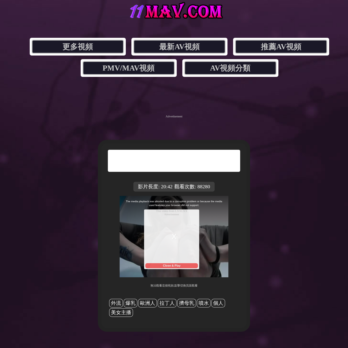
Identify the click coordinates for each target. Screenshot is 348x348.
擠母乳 (186, 303)
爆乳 (130, 303)
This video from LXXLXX (171, 211)
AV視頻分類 (230, 68)
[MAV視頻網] (174, 16)
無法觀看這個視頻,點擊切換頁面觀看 (174, 285)
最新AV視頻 (179, 47)
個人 (218, 303)
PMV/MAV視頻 (129, 68)
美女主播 (121, 312)
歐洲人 (147, 303)
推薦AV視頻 (281, 47)
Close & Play (172, 265)
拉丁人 (167, 303)
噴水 (204, 303)
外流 (116, 303)
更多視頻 (78, 47)
